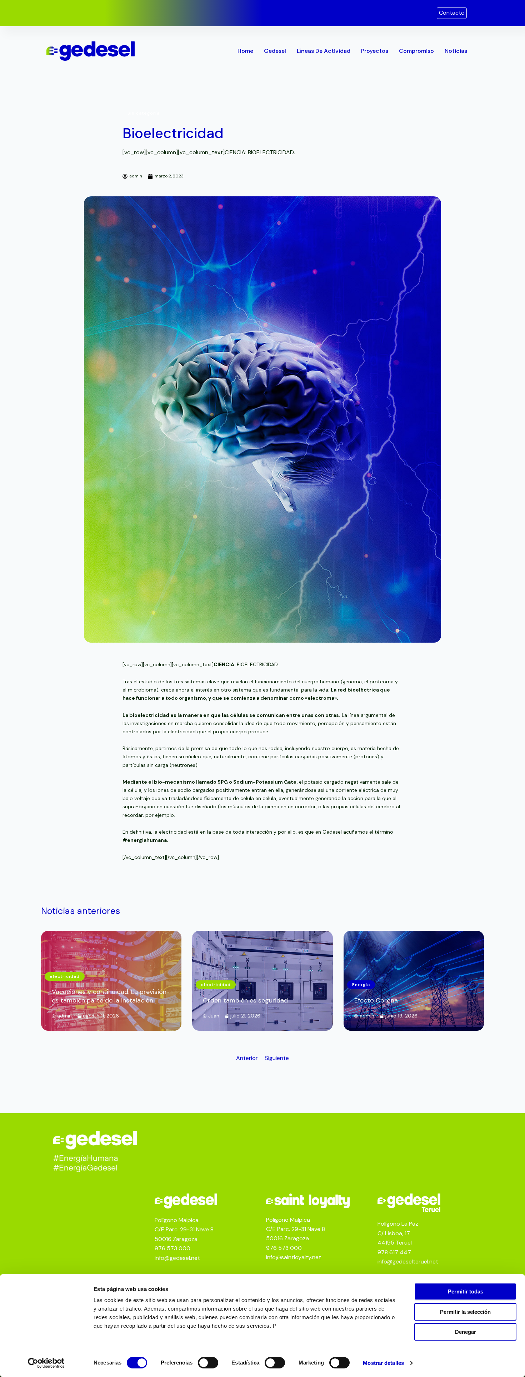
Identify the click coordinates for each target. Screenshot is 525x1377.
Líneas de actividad (323, 51)
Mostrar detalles (383, 1363)
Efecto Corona (376, 1000)
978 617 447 (394, 1252)
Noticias (456, 51)
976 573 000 (172, 1248)
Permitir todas (465, 1291)
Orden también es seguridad (245, 1000)
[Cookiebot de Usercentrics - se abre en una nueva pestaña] (46, 1363)
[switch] (208, 1362)
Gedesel (275, 51)
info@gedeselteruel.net (408, 1261)
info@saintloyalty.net (293, 1257)
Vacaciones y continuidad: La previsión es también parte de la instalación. (109, 995)
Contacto (452, 12)
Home (245, 51)
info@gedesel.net (177, 1258)
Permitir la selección (465, 1312)
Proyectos (374, 51)
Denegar (465, 1332)
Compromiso (416, 51)
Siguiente (277, 1058)
